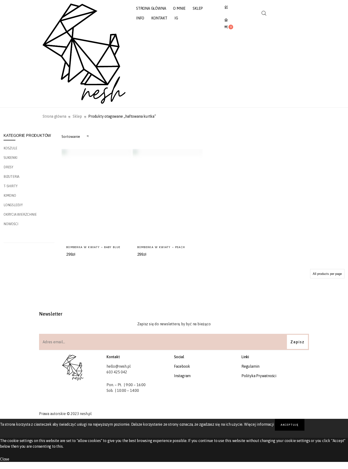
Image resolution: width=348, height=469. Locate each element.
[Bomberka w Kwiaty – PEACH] (168, 195)
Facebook (182, 366)
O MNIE (179, 8)
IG (176, 18)
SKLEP (198, 8)
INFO (140, 18)
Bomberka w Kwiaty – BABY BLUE (93, 247)
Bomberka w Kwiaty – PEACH (161, 247)
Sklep (77, 116)
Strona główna (54, 116)
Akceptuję (289, 424)
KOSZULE (10, 148)
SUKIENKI (10, 158)
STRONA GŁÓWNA (151, 8)
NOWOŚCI (11, 224)
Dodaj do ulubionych (113, 260)
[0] (226, 27)
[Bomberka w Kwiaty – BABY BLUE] (97, 195)
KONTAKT (159, 18)
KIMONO (10, 195)
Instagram (182, 376)
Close (4, 459)
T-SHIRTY (10, 186)
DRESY (8, 167)
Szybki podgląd (123, 260)
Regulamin (250, 366)
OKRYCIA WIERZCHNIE (20, 214)
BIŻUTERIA (11, 177)
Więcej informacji (259, 424)
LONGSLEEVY (13, 205)
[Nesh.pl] (84, 54)
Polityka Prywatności (259, 376)
